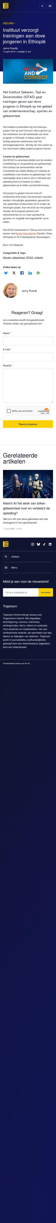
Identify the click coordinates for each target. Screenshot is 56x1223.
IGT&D (30, 268)
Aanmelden (45, 602)
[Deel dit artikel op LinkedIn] (30, 284)
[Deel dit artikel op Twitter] (14, 284)
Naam (7, 344)
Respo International (38, 240)
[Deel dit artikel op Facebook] (22, 284)
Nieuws (7, 268)
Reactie (8, 376)
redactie (40, 268)
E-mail (7, 360)
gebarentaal (19, 268)
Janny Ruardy (30, 301)
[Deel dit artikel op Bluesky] (6, 284)
